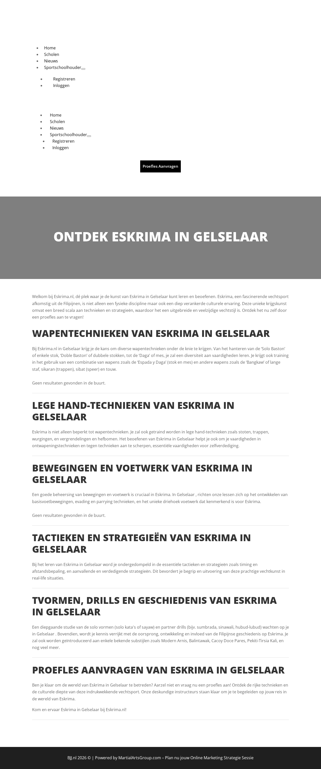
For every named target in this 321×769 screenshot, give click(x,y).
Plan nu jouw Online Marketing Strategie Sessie (209, 757)
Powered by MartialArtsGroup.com (128, 757)
